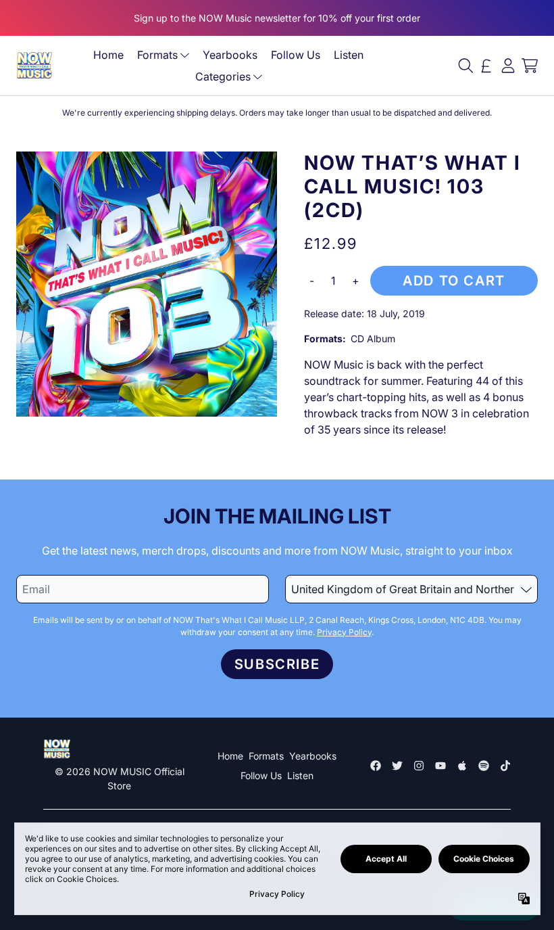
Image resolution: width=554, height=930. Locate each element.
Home (108, 55)
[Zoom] (146, 284)
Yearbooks (230, 55)
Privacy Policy (344, 632)
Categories (223, 76)
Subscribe (277, 664)
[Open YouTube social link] (440, 765)
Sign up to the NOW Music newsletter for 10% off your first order (277, 18)
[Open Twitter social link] (397, 765)
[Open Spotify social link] (483, 765)
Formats (157, 55)
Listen (348, 55)
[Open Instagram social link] (418, 765)
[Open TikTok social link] (505, 765)
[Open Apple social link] (462, 765)
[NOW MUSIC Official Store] (34, 65)
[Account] (508, 65)
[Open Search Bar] (465, 65)
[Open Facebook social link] (375, 765)
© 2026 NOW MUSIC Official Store (119, 778)
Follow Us (295, 55)
